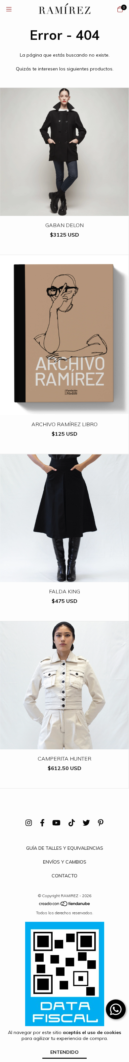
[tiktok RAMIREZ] (71, 823)
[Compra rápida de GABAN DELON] (64, 211)
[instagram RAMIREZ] (28, 823)
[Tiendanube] (64, 905)
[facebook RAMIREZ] (42, 823)
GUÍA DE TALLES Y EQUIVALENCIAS (64, 848)
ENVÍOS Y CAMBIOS (64, 862)
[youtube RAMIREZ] (56, 823)
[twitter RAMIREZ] (86, 823)
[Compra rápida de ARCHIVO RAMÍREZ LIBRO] (64, 410)
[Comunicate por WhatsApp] (116, 1009)
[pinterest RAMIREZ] (101, 823)
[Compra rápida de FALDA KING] (64, 577)
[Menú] (9, 9)
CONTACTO (64, 876)
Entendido (64, 1052)
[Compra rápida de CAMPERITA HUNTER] (64, 744)
